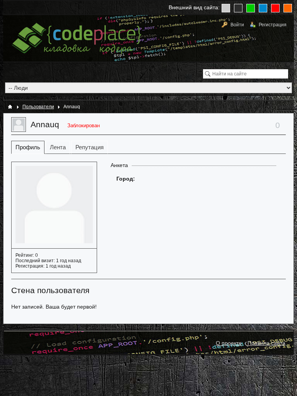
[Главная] (10, 107)
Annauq (45, 124)
